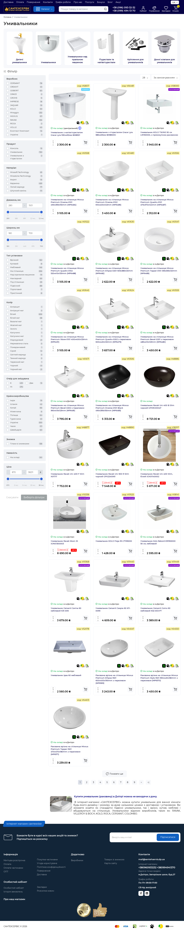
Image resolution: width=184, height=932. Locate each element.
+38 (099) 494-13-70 (124, 10)
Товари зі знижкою (114, 859)
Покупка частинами (47, 859)
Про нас (78, 2)
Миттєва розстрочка (14, 860)
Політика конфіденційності (51, 867)
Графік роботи (63, 2)
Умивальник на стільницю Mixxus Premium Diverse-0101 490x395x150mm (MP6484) (67, 202)
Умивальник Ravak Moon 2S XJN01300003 (64, 542)
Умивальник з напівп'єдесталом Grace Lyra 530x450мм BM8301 (67, 133)
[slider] (8, 212)
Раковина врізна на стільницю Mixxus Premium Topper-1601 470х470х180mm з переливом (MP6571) (69, 750)
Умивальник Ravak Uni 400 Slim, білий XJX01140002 (156, 475)
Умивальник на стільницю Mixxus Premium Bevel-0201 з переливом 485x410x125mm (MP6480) (157, 339)
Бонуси (101, 2)
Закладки (42, 887)
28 (144, 77)
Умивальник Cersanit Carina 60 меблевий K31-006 (66, 609)
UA (173, 2)
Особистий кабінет (14, 888)
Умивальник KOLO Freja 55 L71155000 (114, 541)
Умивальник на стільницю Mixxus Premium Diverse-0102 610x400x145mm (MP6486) (112, 202)
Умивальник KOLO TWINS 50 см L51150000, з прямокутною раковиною (159, 133)
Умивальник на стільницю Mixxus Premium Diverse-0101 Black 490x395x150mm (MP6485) (112, 408)
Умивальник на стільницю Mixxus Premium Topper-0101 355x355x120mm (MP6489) (158, 270)
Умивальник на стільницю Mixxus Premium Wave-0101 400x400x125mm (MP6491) (69, 339)
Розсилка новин (45, 890)
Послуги (89, 2)
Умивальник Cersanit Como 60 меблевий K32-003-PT (155, 609)
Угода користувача (47, 863)
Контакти (48, 2)
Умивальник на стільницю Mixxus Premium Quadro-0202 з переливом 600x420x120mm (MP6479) (113, 339)
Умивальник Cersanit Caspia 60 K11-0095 (113, 609)
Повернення (33, 2)
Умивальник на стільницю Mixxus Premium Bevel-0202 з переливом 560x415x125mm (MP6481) (67, 408)
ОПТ (6, 871)
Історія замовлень (13, 891)
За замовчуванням (164, 77)
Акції (118, 2)
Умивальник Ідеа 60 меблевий (66, 675)
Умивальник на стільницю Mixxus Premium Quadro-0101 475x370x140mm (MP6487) (157, 202)
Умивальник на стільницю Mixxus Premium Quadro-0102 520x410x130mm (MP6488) (67, 270)
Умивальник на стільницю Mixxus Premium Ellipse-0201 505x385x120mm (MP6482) (114, 270)
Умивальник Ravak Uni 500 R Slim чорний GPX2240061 (112, 475)
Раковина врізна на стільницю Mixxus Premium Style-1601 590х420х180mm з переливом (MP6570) (159, 678)
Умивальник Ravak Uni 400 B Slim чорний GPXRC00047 (157, 406)
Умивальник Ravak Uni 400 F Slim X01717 (67, 475)
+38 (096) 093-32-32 (124, 7)
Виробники (77, 860)
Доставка (8, 2)
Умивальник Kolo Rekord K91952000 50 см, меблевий (158, 542)
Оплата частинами (13, 868)
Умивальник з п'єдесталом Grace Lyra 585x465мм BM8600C (114, 133)
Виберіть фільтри (34, 497)
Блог (110, 2)
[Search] (105, 9)
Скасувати (12, 497)
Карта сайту (110, 863)
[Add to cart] (85, 142)
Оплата (20, 2)
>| (148, 782)
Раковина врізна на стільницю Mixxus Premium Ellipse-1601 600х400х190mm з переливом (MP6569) (114, 679)
